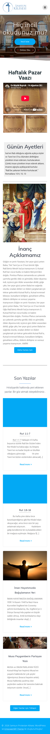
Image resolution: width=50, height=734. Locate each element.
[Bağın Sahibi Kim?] (36, 124)
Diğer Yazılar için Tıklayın (24, 708)
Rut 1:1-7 (25, 433)
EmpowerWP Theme (14, 728)
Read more (25, 464)
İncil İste (25, 41)
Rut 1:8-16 (25, 510)
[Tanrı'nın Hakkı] (14, 124)
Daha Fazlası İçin (25, 350)
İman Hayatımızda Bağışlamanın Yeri (25, 590)
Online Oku (25, 50)
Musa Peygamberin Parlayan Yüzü (25, 659)
